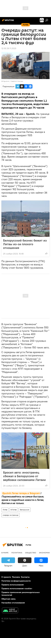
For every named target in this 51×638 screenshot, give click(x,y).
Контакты (25, 577)
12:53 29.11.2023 (8, 48)
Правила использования (12, 584)
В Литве (14, 510)
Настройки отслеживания (13, 602)
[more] (46, 253)
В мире (4, 552)
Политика (16, 552)
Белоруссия (24, 510)
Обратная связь (8, 599)
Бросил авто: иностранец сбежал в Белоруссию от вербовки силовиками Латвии (24, 476)
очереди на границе (10, 515)
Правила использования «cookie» (16, 588)
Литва (5, 510)
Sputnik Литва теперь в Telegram (21, 493)
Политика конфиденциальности (16, 581)
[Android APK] (10, 610)
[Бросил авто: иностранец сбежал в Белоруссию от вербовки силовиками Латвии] (25, 451)
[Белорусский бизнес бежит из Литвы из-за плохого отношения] (25, 219)
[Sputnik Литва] (8, 21)
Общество (30, 552)
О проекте (6, 577)
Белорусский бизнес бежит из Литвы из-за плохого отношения (25, 244)
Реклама (16, 577)
